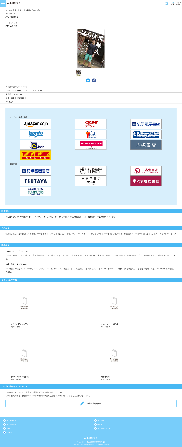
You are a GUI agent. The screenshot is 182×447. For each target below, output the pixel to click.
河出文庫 (100, 420)
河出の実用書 (11, 424)
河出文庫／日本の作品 (32, 10)
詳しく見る (46, 306)
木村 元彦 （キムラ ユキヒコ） (18, 264)
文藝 (8, 428)
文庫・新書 (17, 10)
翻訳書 (99, 424)
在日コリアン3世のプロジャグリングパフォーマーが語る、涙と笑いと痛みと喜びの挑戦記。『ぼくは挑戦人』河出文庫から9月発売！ (61, 217)
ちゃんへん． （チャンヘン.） (17, 251)
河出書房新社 (11, 420)
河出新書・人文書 (103, 428)
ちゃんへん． (10, 23)
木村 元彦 (9, 26)
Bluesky (9, 432)
